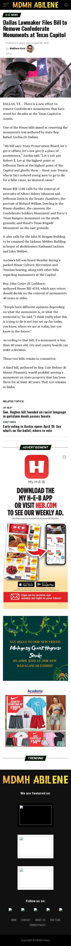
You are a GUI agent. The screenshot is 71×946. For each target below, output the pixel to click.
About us (40, 920)
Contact (26, 920)
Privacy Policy (37, 925)
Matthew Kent (17, 48)
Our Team (55, 920)
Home (14, 920)
